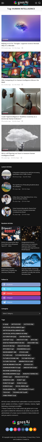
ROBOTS (21, 383)
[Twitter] (21, 289)
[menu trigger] (3, 3)
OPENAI (7, 377)
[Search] (39, 3)
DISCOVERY (33, 343)
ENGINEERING (23, 349)
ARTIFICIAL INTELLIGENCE (13, 327)
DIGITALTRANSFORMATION (13, 343)
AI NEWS (5, 39)
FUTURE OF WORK (11, 358)
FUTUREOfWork (23, 355)
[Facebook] (21, 285)
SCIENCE (7, 386)
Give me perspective (12, 364)
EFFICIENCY (8, 349)
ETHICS (24, 352)
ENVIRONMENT (9, 352)
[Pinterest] (21, 293)
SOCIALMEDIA (9, 389)
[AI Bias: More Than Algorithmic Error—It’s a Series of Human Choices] (6, 199)
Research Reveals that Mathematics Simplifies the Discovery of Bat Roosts (9, 270)
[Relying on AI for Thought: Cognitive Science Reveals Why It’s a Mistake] (21, 28)
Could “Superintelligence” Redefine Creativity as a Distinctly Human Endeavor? (19, 118)
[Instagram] (21, 298)
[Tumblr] (23, 429)
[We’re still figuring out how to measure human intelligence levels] (21, 138)
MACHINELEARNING (11, 373)
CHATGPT (8, 339)
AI (5, 324)
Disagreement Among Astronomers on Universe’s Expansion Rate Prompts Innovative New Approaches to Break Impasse (30, 246)
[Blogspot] (34, 429)
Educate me (8, 346)
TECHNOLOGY (20, 392)
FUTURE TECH (9, 361)
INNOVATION (30, 367)
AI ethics (28, 324)
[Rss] (31, 429)
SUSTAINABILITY (26, 389)
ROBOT (21, 380)
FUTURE (7, 355)
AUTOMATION (9, 336)
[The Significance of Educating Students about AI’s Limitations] (6, 187)
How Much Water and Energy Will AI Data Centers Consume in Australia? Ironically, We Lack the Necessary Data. (31, 271)
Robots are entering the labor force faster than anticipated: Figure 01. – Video (10, 244)
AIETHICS (16, 324)
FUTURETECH (28, 358)
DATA (34, 339)
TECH (6, 392)
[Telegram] (21, 302)
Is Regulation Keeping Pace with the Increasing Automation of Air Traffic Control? (26, 173)
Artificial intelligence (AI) (15, 333)
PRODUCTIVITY (21, 377)
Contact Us (26, 439)
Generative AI (26, 361)
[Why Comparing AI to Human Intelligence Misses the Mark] (21, 65)
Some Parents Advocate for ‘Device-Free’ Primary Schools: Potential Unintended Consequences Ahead (24, 210)
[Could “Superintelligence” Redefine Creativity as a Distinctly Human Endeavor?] (21, 101)
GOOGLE (28, 364)
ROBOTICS (8, 383)
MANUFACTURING (30, 373)
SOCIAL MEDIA (22, 386)
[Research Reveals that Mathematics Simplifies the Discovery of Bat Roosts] (10, 260)
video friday (9, 395)
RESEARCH (8, 380)
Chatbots (24, 336)
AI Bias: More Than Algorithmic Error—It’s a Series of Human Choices (25, 198)
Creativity (22, 339)
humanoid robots (11, 367)
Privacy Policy (31, 437)
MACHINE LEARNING (11, 370)
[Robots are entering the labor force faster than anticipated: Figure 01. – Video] (10, 233)
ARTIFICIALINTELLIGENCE (13, 330)
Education (23, 346)
